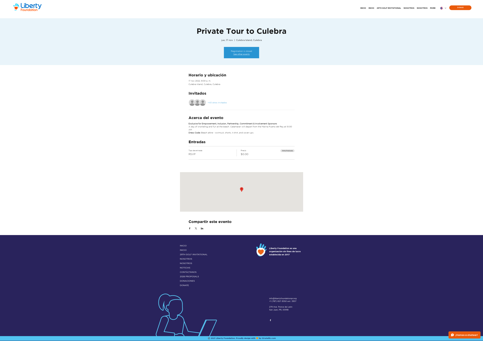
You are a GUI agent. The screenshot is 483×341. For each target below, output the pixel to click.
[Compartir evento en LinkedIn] (202, 228)
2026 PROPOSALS (189, 276)
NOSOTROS (186, 259)
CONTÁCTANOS (188, 272)
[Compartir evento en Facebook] (190, 228)
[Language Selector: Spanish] (443, 8)
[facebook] (270, 320)
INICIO (183, 245)
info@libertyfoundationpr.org (283, 298)
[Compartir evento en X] (196, 228)
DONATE (184, 285)
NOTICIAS (185, 268)
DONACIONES (187, 281)
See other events (241, 54)
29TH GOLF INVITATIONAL (191, 254)
